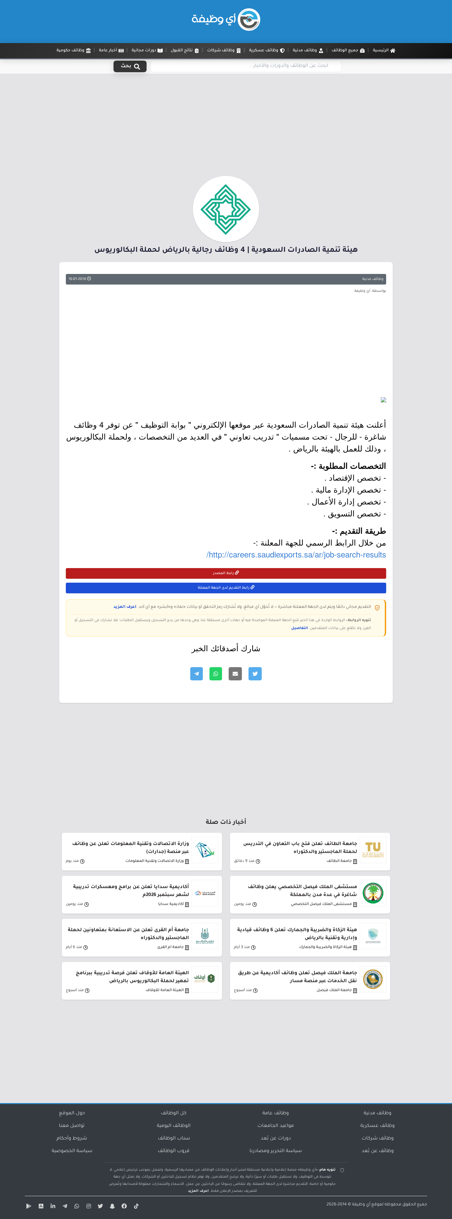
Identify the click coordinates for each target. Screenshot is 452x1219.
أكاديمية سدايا (171, 904)
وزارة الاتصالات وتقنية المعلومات (154, 861)
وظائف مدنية (373, 279)
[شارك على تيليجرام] (196, 673)
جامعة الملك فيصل (334, 990)
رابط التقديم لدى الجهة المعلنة (224, 588)
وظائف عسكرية (377, 1126)
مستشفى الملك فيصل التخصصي (321, 904)
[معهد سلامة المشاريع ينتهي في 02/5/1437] (226, 399)
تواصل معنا (72, 1126)
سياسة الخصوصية (72, 1151)
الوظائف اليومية (174, 1126)
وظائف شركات (378, 1138)
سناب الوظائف (174, 1138)
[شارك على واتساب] (215, 673)
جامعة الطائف (339, 861)
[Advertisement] (226, 126)
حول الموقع (72, 1113)
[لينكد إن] (52, 1207)
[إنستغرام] (87, 1207)
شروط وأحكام (72, 1138)
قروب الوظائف (174, 1151)
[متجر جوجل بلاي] (28, 1207)
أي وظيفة (361, 1204)
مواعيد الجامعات (275, 1126)
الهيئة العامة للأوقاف (165, 990)
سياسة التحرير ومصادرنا (275, 1151)
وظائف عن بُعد (378, 1151)
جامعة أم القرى (170, 947)
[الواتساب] (75, 1207)
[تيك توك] (135, 1207)
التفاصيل (299, 628)
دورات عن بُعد (276, 1138)
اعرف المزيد (124, 607)
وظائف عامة (275, 1113)
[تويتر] (99, 1207)
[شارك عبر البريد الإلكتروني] (235, 673)
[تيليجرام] (64, 1207)
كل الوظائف (174, 1113)
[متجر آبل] (40, 1207)
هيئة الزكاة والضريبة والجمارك (325, 947)
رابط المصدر (224, 573)
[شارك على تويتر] (255, 673)
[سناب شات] (111, 1207)
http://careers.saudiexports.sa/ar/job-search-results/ (296, 554)
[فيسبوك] (123, 1207)
